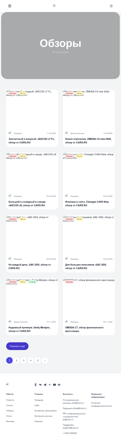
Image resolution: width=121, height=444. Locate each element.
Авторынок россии (43, 415)
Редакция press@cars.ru (74, 408)
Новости (10, 399)
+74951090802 (70, 433)
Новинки (39, 421)
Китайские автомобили (46, 410)
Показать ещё (17, 346)
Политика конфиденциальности (101, 404)
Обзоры (10, 410)
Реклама (10, 421)
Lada (37, 405)
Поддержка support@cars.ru (71, 426)
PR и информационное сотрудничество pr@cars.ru (74, 416)
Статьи (9, 405)
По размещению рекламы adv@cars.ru (73, 401)
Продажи (39, 399)
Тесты (9, 415)
